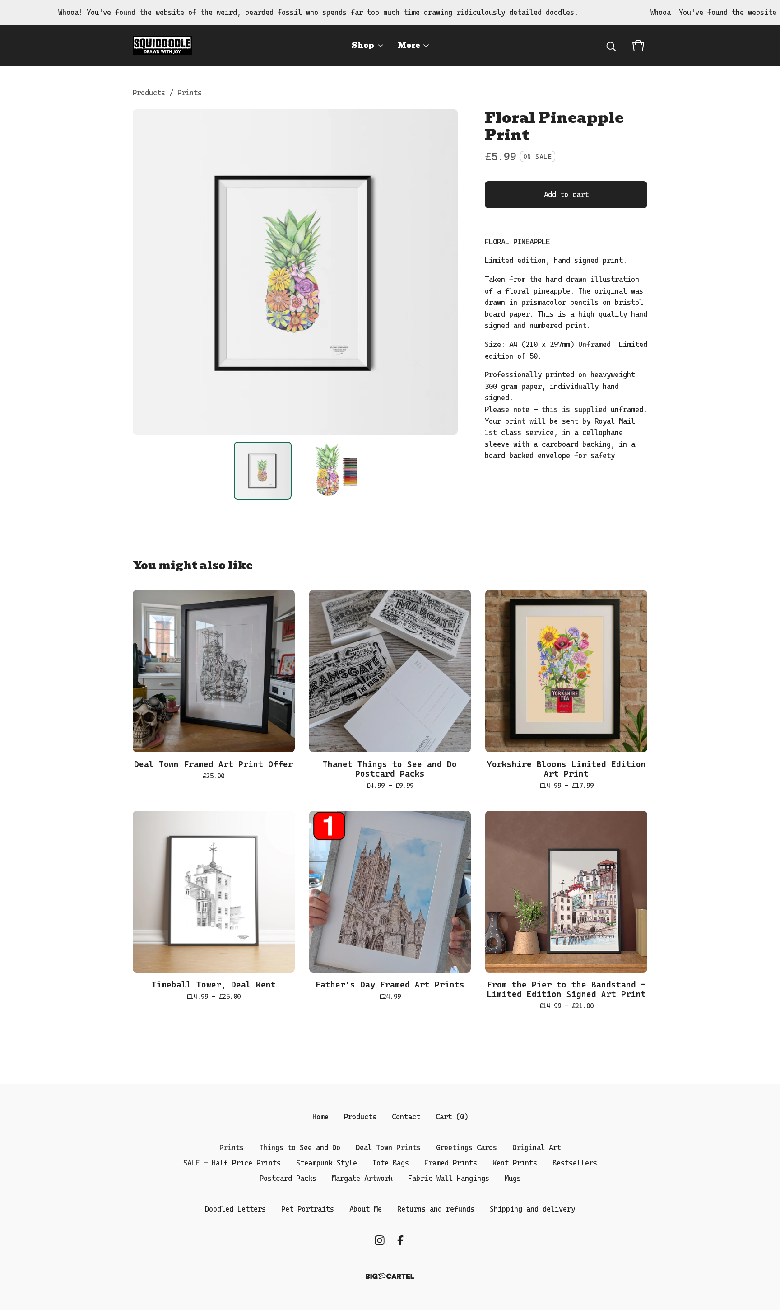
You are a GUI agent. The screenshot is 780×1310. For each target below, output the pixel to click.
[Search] (611, 46)
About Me (365, 1209)
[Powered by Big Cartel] (390, 1276)
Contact (406, 1117)
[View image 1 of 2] (263, 471)
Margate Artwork (362, 1178)
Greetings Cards (466, 1147)
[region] (390, 12)
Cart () (452, 1117)
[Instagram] (379, 1240)
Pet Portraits (307, 1209)
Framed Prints (450, 1163)
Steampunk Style (326, 1163)
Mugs (513, 1178)
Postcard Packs (288, 1178)
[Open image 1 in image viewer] (295, 272)
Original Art (536, 1147)
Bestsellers (574, 1163)
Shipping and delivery (532, 1209)
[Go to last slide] (145, 272)
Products (149, 93)
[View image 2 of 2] (328, 471)
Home (320, 1117)
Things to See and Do (299, 1147)
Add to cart (566, 194)
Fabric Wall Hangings (448, 1178)
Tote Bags (390, 1163)
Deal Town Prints (388, 1147)
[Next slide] (445, 272)
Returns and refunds (435, 1209)
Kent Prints (514, 1163)
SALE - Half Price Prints (232, 1163)
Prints (189, 93)
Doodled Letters (235, 1209)
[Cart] (638, 46)
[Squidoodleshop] (162, 46)
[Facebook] (400, 1240)
